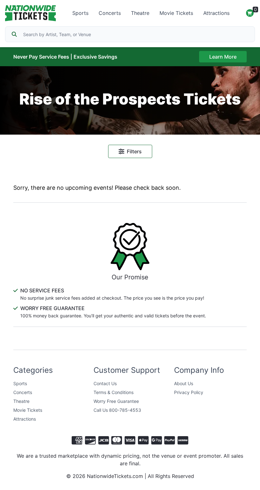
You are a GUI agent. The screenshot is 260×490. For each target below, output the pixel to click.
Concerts (110, 13)
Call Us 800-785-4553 (117, 410)
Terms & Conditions (113, 392)
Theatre (140, 13)
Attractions (216, 13)
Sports (80, 13)
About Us (183, 383)
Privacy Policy (188, 392)
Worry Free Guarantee (116, 401)
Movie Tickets (176, 13)
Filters (134, 151)
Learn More (223, 57)
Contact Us (105, 383)
